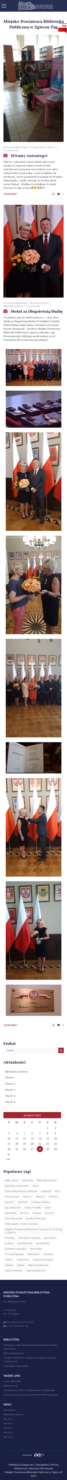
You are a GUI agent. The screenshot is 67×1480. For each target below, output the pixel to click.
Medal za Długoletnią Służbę (37, 311)
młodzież (10, 1237)
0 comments (10, 150)
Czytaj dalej (9, 194)
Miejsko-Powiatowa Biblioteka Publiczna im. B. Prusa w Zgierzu (33, 1231)
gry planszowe (13, 1207)
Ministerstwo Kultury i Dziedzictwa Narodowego (29, 1390)
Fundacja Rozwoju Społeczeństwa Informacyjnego (30, 1394)
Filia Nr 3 (10, 1089)
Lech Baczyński (13, 1218)
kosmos (49, 1213)
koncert (24, 1213)
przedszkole (42, 1243)
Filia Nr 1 (10, 1077)
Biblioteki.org (10, 1385)
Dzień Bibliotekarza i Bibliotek (21, 1191)
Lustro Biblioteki (12, 1381)
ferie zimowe (12, 1196)
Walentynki (33, 1254)
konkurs (37, 1213)
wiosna (8, 1259)
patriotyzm (50, 1237)
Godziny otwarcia (40, 1202)
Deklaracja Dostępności (21, 1464)
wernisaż (48, 1254)
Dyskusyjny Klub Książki (16, 1366)
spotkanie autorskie (15, 1248)
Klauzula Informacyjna (41, 1468)
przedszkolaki (25, 1243)
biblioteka (27, 1180)
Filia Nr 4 (10, 1095)
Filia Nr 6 (10, 1102)
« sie (7, 1159)
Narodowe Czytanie (29, 1237)
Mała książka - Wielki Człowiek (21, 1224)
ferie (57, 1191)
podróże (9, 1243)
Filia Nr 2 (10, 1083)
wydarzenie (22, 1259)
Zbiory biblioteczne (13, 1353)
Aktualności (9, 1410)
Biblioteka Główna (13, 306)
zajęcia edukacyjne (38, 1265)
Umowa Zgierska (14, 1254)
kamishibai (10, 1213)
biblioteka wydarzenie (17, 1185)
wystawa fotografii (43, 1259)
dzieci (35, 1185)
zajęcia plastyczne (35, 1270)
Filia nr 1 (51, 147)
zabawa (9, 1265)
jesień (48, 1207)
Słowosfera (36, 1248)
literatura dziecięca (36, 1218)
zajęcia (20, 1265)
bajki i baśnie (12, 1180)
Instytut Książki (33, 1207)
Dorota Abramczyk (17, 147)
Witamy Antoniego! (29, 155)
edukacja (46, 1191)
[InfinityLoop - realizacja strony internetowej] (39, 1454)
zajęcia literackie (13, 1270)
